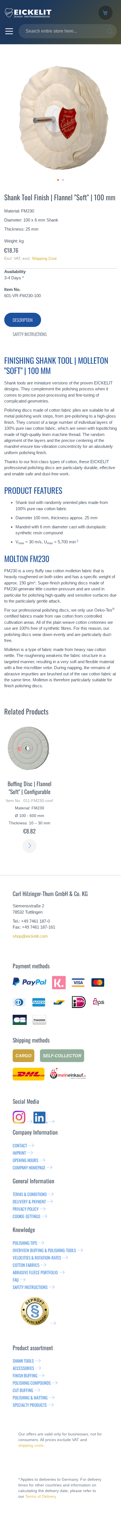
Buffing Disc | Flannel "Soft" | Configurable (29, 787)
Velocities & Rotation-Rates (37, 1257)
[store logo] (47, 13)
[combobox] (68, 31)
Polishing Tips (25, 1243)
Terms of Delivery (40, 1496)
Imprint (19, 1153)
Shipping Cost (44, 258)
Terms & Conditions (30, 1194)
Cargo (23, 1055)
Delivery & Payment (29, 1201)
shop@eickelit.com (30, 936)
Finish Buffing (25, 1375)
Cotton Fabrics (26, 1265)
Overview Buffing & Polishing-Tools (44, 1250)
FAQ (16, 1280)
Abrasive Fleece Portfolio (35, 1272)
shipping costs (31, 1445)
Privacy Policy (26, 1209)
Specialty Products (30, 1405)
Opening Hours (25, 1160)
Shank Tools (23, 1361)
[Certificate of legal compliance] (38, 1323)
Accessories (23, 1368)
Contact (20, 1145)
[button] (57, 180)
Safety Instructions (30, 1287)
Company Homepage (29, 1167)
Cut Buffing (23, 1390)
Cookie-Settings (26, 1216)
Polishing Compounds (32, 1383)
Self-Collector (62, 1055)
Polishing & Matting (30, 1397)
